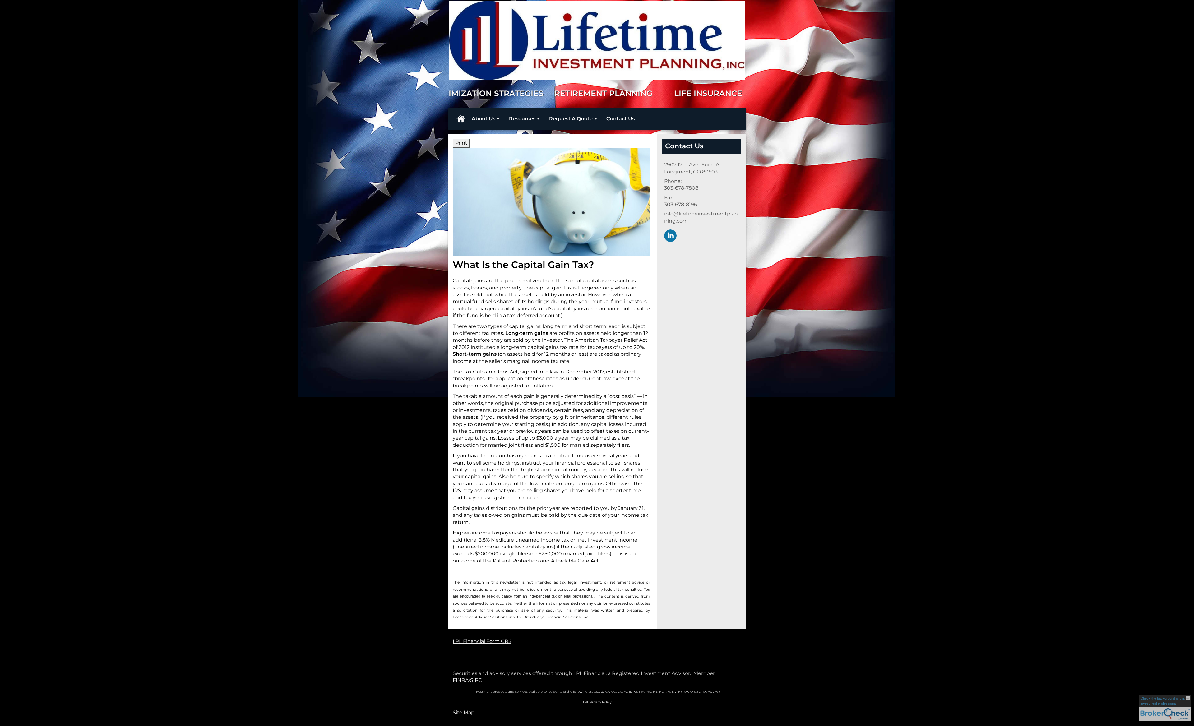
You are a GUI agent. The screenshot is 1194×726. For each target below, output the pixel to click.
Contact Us (620, 119)
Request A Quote (571, 119)
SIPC (476, 680)
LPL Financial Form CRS (482, 641)
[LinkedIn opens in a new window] (670, 235)
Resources (522, 119)
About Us (483, 119)
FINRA (461, 680)
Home (460, 119)
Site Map (463, 712)
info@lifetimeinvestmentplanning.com (701, 217)
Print (461, 143)
